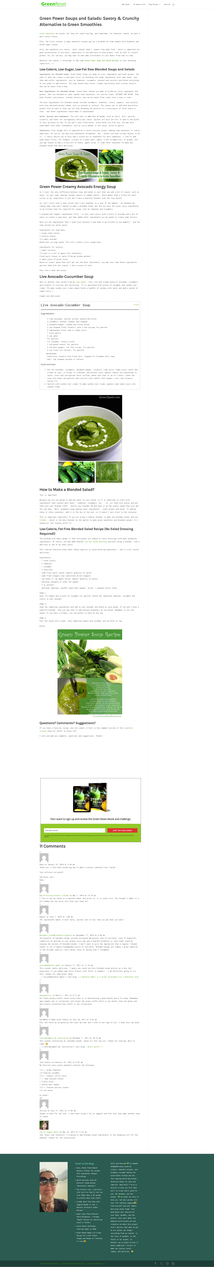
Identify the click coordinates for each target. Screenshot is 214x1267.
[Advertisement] (58, 756)
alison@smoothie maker (50, 965)
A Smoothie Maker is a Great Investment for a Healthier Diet (109, 977)
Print (136, 304)
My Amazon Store (139, 4)
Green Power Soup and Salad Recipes (102, 60)
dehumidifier (46, 995)
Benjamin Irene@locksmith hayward (56, 935)
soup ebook (81, 282)
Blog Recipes (153, 4)
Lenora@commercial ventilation (54, 1038)
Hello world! (94, 1047)
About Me (167, 4)
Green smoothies (47, 33)
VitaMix (43, 520)
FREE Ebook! (126, 4)
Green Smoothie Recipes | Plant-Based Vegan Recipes (62, 1264)
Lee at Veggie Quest (49, 1132)
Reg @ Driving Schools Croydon (54, 895)
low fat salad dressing (96, 542)
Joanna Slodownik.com (96, 1264)
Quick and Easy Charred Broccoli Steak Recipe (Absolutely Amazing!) (86, 1183)
